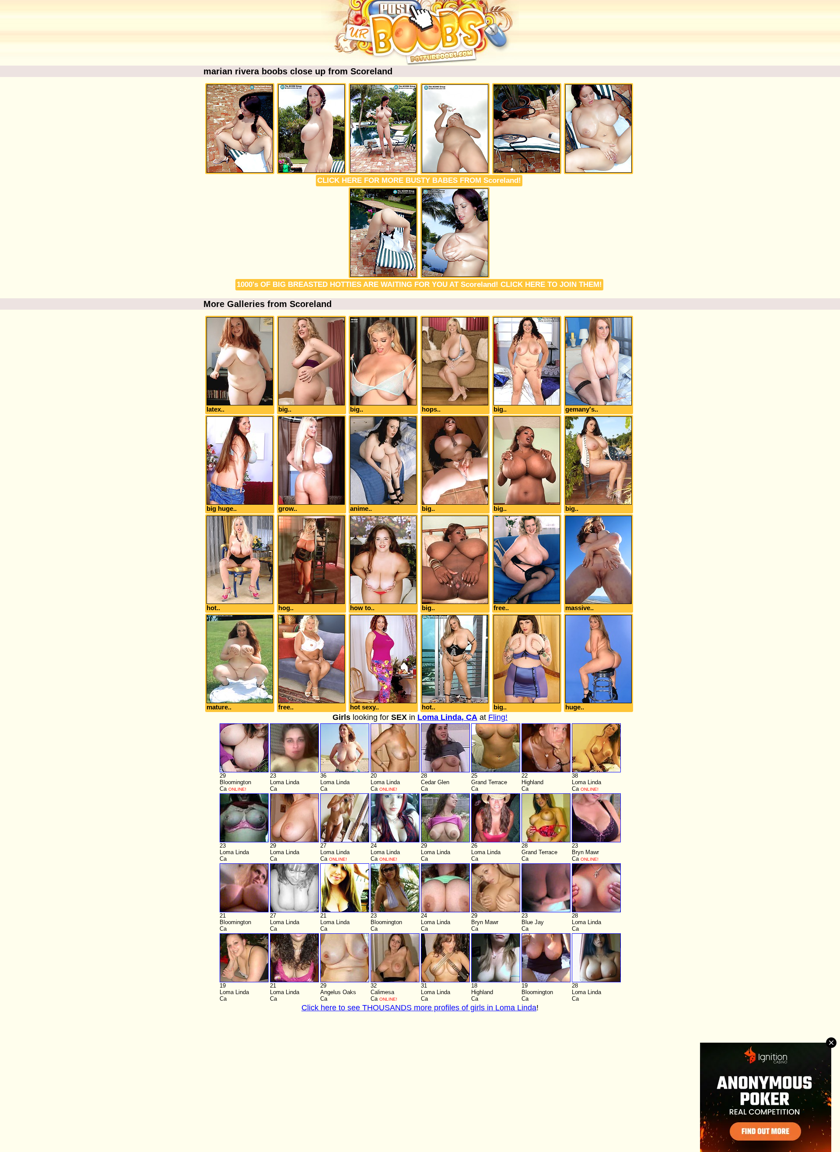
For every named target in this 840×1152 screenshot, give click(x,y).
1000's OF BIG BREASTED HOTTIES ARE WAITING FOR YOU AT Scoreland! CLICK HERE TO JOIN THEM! (419, 284)
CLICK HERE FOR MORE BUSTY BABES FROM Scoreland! (419, 180)
